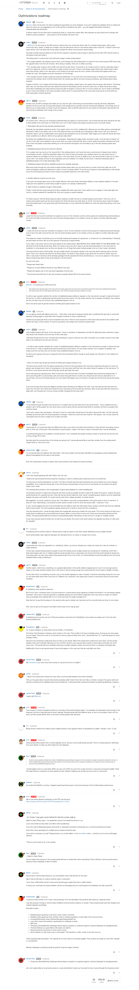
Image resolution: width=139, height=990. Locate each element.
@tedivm (29, 285)
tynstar (28, 674)
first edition (82, 833)
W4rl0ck (28, 22)
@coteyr (29, 25)
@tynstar (38, 696)
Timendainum (30, 627)
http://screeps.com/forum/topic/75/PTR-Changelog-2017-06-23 (47, 801)
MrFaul (28, 813)
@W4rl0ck (31, 45)
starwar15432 (30, 614)
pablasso (29, 782)
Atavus (28, 473)
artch (27, 213)
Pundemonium (30, 450)
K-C (27, 529)
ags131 (28, 101)
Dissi (27, 756)
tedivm (28, 42)
